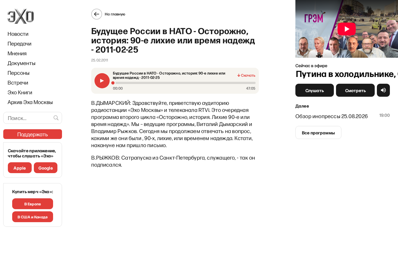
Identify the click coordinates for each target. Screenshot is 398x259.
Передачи (19, 43)
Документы (21, 62)
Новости (18, 33)
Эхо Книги (20, 92)
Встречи (18, 82)
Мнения (17, 53)
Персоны (19, 72)
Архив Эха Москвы (30, 101)
